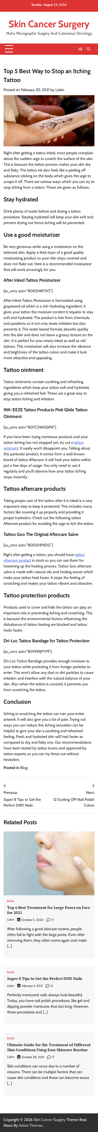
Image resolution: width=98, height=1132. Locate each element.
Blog (24, 767)
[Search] (88, 49)
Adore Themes (31, 1125)
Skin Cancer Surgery (49, 24)
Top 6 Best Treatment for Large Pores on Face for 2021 (48, 910)
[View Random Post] (80, 49)
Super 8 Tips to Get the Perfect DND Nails (44, 978)
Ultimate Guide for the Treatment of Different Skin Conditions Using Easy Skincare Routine (49, 1047)
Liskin (59, 90)
